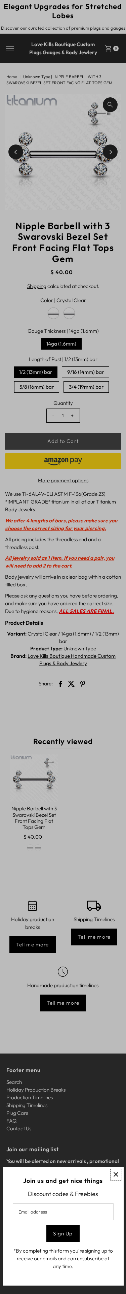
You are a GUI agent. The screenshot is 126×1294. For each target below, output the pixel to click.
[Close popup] (116, 1174)
